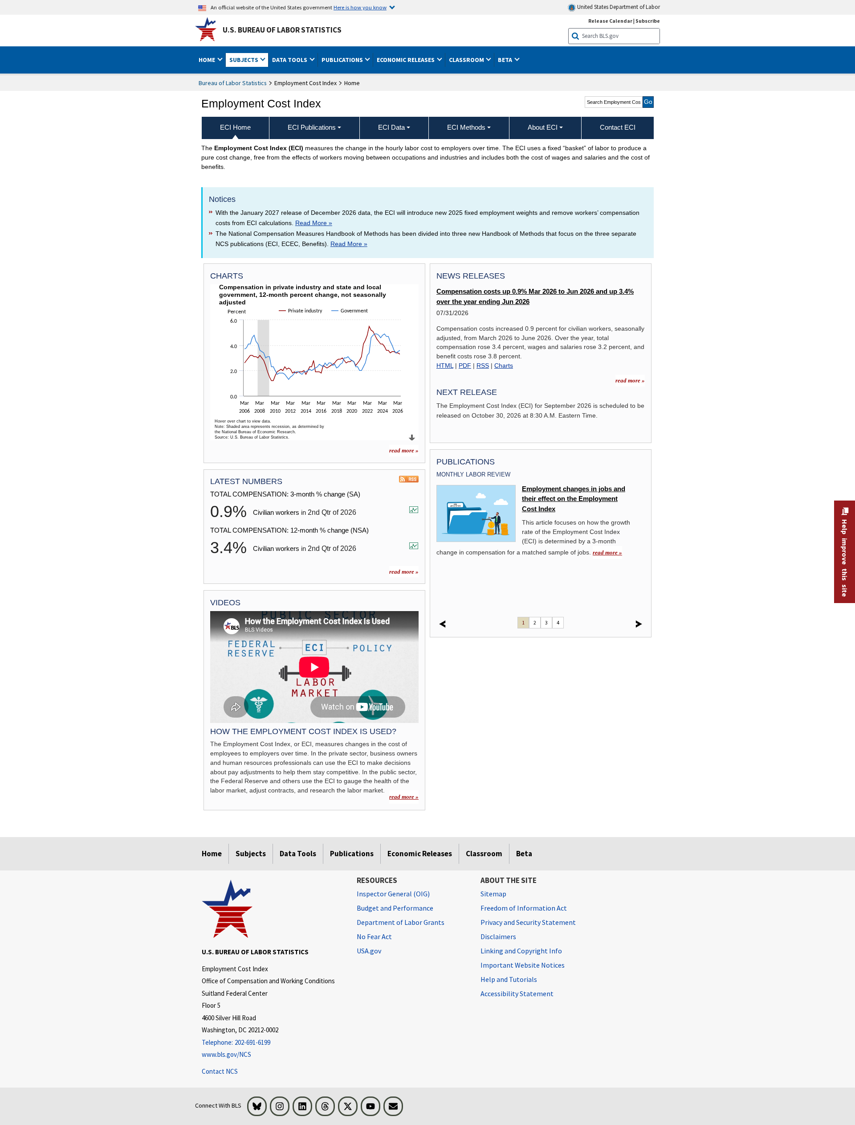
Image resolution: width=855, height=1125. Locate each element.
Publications (352, 853)
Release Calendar (610, 20)
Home (212, 853)
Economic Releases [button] (406, 60)
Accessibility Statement (517, 993)
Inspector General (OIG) (393, 893)
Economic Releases (419, 853)
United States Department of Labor (618, 7)
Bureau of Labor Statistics (233, 83)
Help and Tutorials (508, 979)
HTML (444, 365)
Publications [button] (343, 60)
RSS (482, 365)
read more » (404, 450)
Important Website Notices (522, 965)
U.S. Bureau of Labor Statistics (282, 30)
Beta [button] (505, 60)
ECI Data (391, 127)
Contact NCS (220, 1071)
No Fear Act (374, 936)
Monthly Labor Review (473, 474)
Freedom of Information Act (523, 907)
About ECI (543, 127)
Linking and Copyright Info (521, 950)
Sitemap (493, 893)
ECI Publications (312, 127)
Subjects (251, 853)
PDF (465, 365)
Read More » (313, 222)
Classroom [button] (467, 60)
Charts (503, 365)
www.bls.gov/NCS (226, 1054)
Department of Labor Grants (400, 922)
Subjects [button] (244, 60)
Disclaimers (498, 936)
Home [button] (207, 60)
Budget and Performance (395, 907)
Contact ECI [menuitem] (617, 127)
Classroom (484, 853)
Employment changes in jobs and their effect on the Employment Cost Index (573, 499)
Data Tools (298, 853)
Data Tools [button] (290, 60)
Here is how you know (360, 7)
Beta (524, 853)
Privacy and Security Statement (528, 922)
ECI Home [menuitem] (235, 127)
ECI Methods (466, 127)
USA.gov (369, 950)
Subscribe (647, 20)
